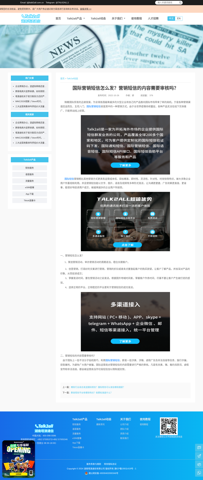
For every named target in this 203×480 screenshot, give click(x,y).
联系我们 (124, 438)
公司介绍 (124, 424)
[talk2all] (30, 18)
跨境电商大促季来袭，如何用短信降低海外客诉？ (31, 91)
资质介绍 (124, 433)
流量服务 (29, 181)
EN (179, 18)
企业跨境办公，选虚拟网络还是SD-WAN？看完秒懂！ (31, 86)
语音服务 (29, 174)
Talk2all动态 (98, 18)
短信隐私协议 (110, 464)
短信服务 (29, 168)
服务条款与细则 (93, 464)
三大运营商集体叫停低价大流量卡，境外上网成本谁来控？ (31, 106)
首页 (58, 18)
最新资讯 (100, 424)
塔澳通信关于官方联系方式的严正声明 (31, 96)
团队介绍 (124, 429)
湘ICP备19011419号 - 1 (125, 468)
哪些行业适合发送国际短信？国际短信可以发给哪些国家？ (98, 387)
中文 (171, 18)
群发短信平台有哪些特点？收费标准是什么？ (91, 392)
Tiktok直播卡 (30, 200)
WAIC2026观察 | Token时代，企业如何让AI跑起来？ (31, 101)
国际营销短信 (93, 106)
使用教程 (136, 18)
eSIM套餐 (29, 187)
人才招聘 (153, 18)
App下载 (30, 194)
